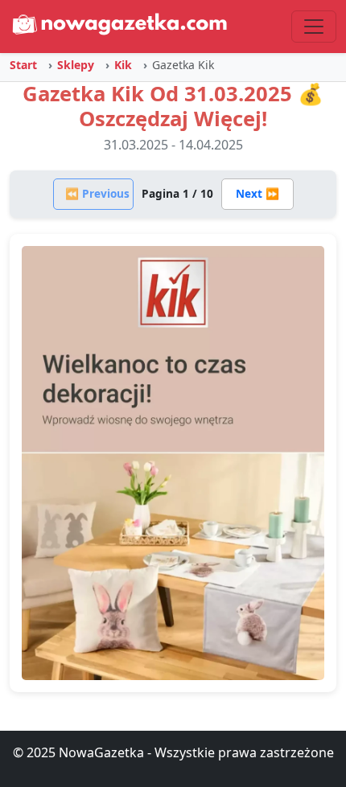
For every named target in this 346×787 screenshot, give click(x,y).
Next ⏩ (257, 193)
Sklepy (75, 64)
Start (23, 64)
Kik (123, 64)
